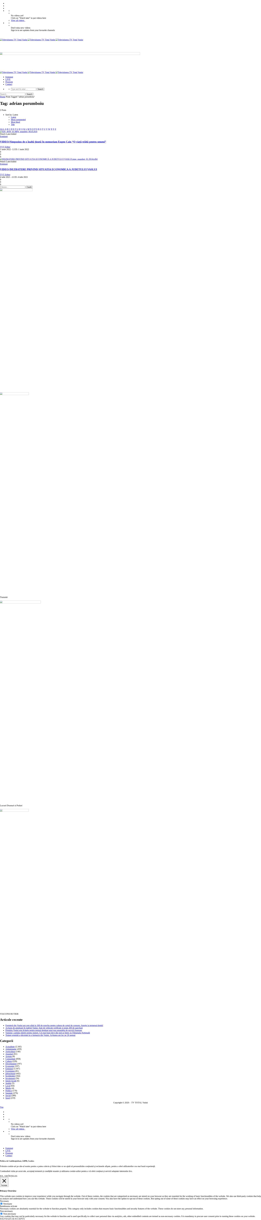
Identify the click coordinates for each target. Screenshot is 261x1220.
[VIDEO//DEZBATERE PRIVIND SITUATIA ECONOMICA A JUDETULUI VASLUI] (48, 159)
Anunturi (9, 1054)
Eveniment (10, 1071)
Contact (8, 84)
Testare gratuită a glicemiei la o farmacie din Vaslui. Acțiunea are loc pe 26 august (40, 1035)
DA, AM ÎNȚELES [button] (8, 1176)
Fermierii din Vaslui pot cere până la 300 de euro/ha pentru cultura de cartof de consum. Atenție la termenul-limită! (54, 1025)
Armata (8, 1056)
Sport (7, 1098)
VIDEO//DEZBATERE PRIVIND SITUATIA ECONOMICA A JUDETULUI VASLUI (48, 169)
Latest (13, 117)
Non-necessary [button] (6, 1211)
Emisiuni (9, 77)
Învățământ (10, 1076)
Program (9, 82)
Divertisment (10, 1064)
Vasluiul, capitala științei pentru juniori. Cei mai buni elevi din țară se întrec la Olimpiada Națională (47, 1033)
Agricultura (10, 1051)
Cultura (8, 1061)
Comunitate (10, 1059)
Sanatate (9, 1093)
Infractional (10, 1073)
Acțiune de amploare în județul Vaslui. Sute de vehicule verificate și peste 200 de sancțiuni (44, 1028)
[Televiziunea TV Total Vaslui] (41, 40)
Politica (8, 1090)
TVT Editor (5, 147)
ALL (2, 129)
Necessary (7, 1204)
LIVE (7, 79)
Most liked (15, 122)
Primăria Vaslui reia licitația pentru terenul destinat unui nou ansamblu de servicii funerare (43, 1030)
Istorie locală (10, 1081)
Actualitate (10, 1046)
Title (13, 124)
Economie (9, 1066)
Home (2, 97)
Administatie (10, 1049)
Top (1, 1107)
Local (7, 1086)
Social (8, 1095)
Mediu (8, 1088)
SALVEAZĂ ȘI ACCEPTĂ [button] (12, 1219)
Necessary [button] (4, 1201)
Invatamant (10, 1078)
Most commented (18, 119)
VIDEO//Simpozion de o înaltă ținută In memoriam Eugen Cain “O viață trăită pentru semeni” (53, 141)
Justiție (8, 1083)
